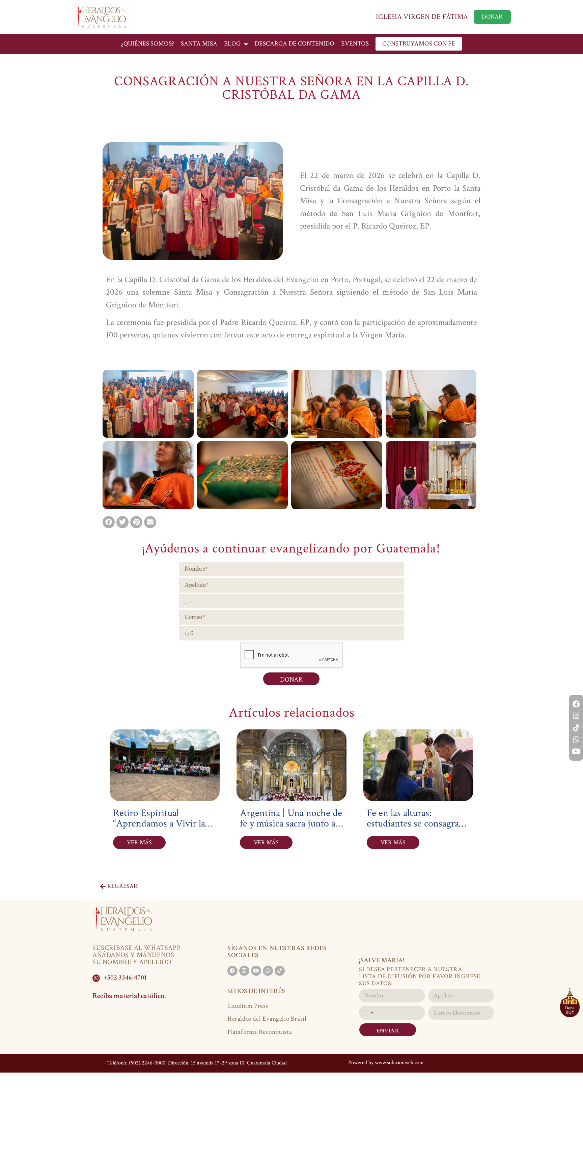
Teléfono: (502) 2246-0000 (136, 1062)
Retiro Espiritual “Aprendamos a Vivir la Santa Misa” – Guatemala (162, 824)
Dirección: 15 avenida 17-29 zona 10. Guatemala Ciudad (227, 1062)
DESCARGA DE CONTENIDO (294, 43)
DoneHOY (570, 1010)
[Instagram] (576, 716)
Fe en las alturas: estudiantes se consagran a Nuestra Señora (415, 824)
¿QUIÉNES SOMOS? (147, 43)
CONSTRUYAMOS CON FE (418, 43)
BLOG (232, 43)
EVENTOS (355, 43)
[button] (109, 522)
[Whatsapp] (576, 740)
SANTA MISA (199, 43)
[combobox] (187, 601)
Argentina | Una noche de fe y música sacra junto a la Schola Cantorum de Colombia (291, 829)
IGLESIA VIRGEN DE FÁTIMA (422, 16)
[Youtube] (576, 751)
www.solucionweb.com (399, 1062)
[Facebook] (576, 704)
